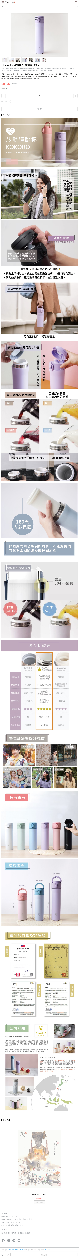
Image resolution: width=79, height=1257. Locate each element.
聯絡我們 (27, 1233)
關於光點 (4, 1233)
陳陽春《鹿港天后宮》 (39, 1194)
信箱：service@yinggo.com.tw (10, 1222)
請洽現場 (44, 1255)
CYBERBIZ (47, 1250)
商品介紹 (39, 109)
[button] (76, 1166)
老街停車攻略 (12, 1233)
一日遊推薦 (20, 1233)
